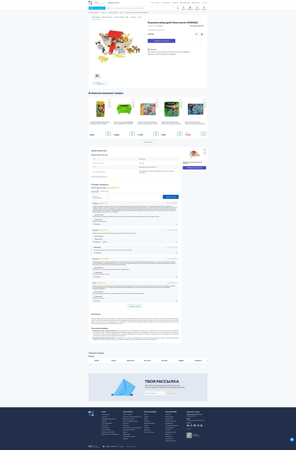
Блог (152, 2)
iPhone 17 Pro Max (170, 441)
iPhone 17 (168, 434)
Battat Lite (130, 360)
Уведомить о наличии (161, 41)
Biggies (181, 360)
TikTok (201, 425)
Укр (203, 2)
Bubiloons (198, 360)
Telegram (198, 425)
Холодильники (169, 427)
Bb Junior (147, 360)
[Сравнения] (109, 106)
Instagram (194, 425)
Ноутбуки (168, 430)
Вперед (207, 360)
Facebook (191, 425)
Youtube (188, 425)
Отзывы (94, 191)
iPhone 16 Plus (169, 416)
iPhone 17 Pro (169, 438)
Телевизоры (169, 423)
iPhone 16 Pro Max (170, 421)
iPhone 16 (168, 414)
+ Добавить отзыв (170, 197)
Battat (114, 360)
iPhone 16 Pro (169, 419)
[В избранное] (109, 102)
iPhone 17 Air (169, 436)
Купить (108, 133)
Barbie (97, 360)
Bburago (164, 360)
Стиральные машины (171, 425)
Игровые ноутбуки (171, 432)
